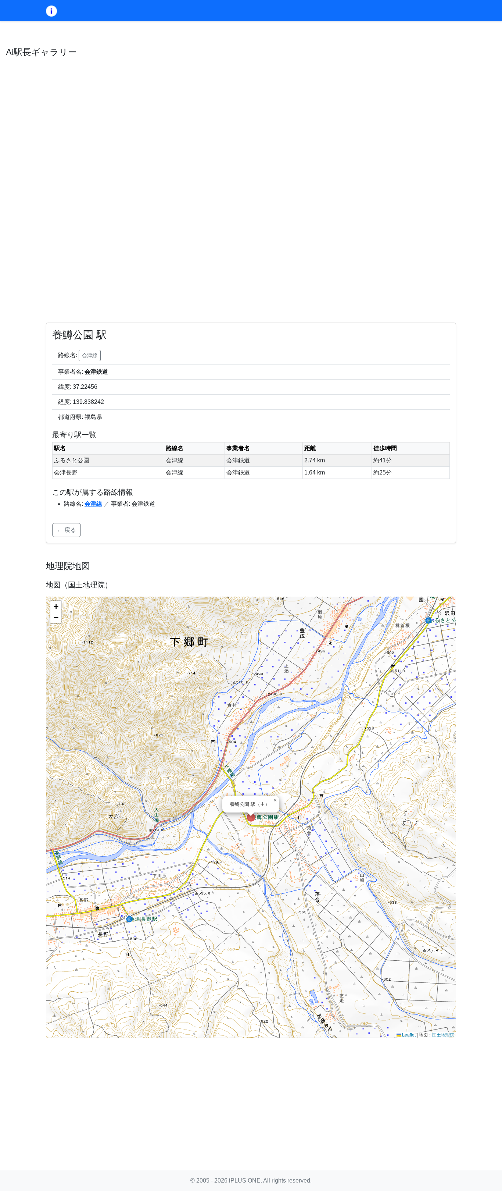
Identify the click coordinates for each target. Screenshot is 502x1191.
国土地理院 (443, 1034)
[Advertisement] (251, 1095)
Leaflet (408, 1034)
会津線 (89, 355)
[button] (274, 800)
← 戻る (66, 530)
